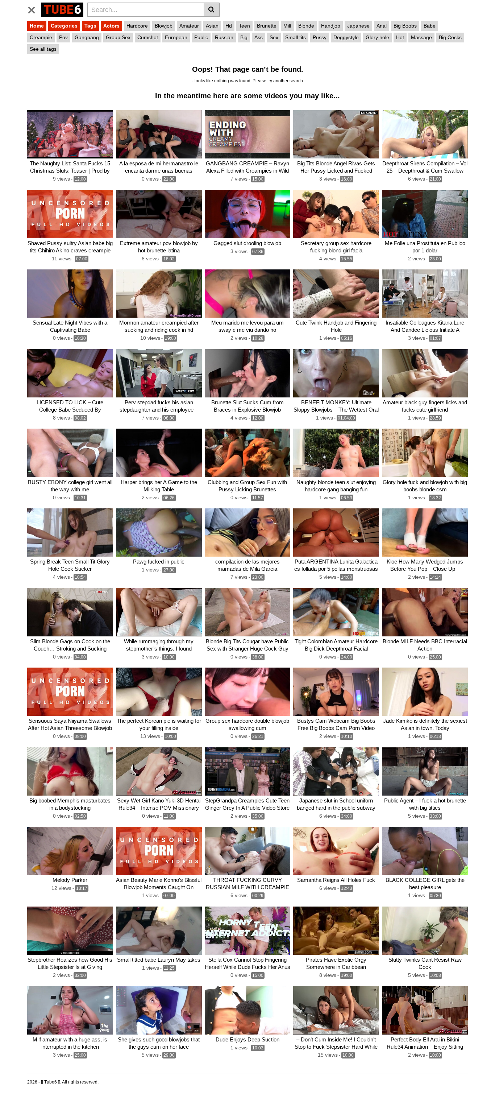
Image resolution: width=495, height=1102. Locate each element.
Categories (64, 26)
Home (37, 26)
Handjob (330, 26)
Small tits (295, 37)
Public (201, 37)
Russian (224, 37)
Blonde (306, 26)
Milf (287, 26)
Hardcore (137, 26)
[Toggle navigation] (34, 8)
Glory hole (377, 37)
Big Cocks (450, 37)
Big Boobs (405, 26)
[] (212, 10)
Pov (63, 37)
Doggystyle (346, 37)
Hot (400, 37)
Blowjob (163, 26)
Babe (430, 26)
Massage (421, 37)
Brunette (266, 26)
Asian (212, 26)
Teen (244, 26)
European (176, 37)
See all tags (43, 49)
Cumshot (147, 37)
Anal (382, 26)
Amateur (189, 26)
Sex (274, 37)
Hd (228, 26)
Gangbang (87, 37)
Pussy (319, 37)
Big (244, 37)
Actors (111, 26)
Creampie (41, 37)
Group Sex (118, 37)
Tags (90, 26)
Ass (258, 37)
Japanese (358, 26)
